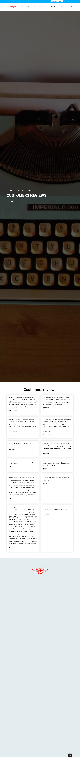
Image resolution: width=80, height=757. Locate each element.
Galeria (42, 6)
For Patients (36, 6)
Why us (55, 6)
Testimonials (49, 6)
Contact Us (62, 6)
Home (23, 6)
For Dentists (29, 6)
